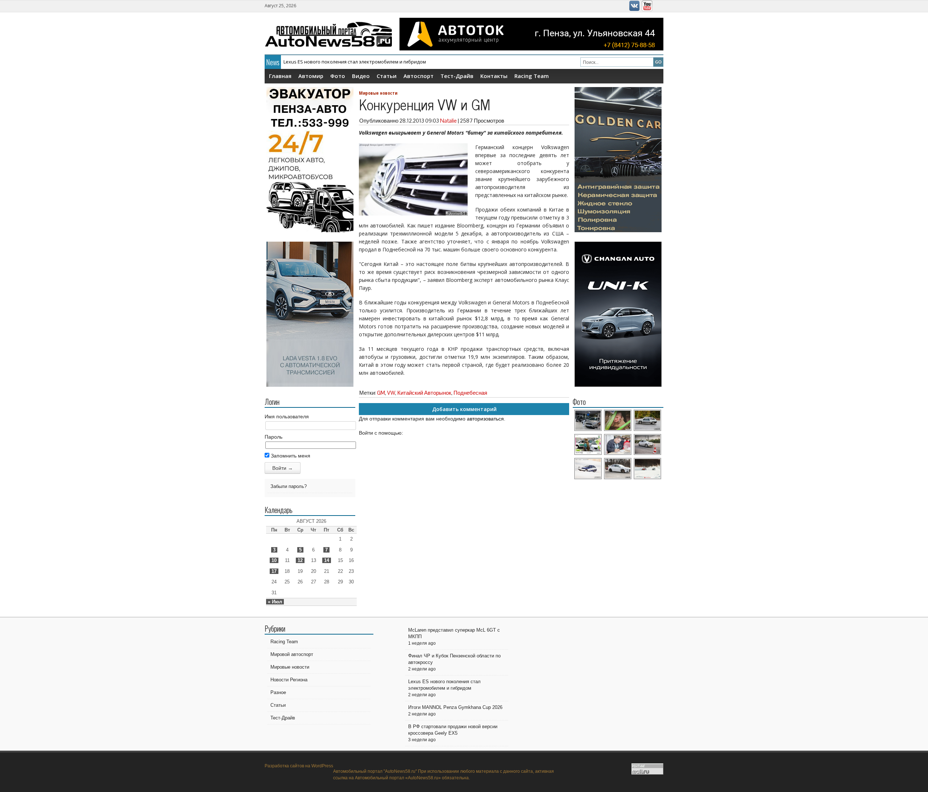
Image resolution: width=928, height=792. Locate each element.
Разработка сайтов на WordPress (299, 765)
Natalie (448, 120)
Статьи (387, 75)
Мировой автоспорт (291, 654)
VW (391, 392)
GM (381, 392)
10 (274, 560)
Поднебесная (470, 392)
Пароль (273, 437)
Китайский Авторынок (424, 392)
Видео (361, 75)
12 (300, 560)
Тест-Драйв (456, 75)
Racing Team (531, 75)
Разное (278, 692)
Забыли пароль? (288, 486)
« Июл (275, 601)
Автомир (310, 75)
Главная (280, 75)
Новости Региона (288, 679)
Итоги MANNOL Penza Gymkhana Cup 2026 (331, 61)
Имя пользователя (287, 416)
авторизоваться (485, 419)
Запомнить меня (289, 456)
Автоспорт (418, 75)
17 (274, 571)
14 (326, 560)
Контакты (494, 75)
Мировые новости (378, 93)
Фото (337, 75)
